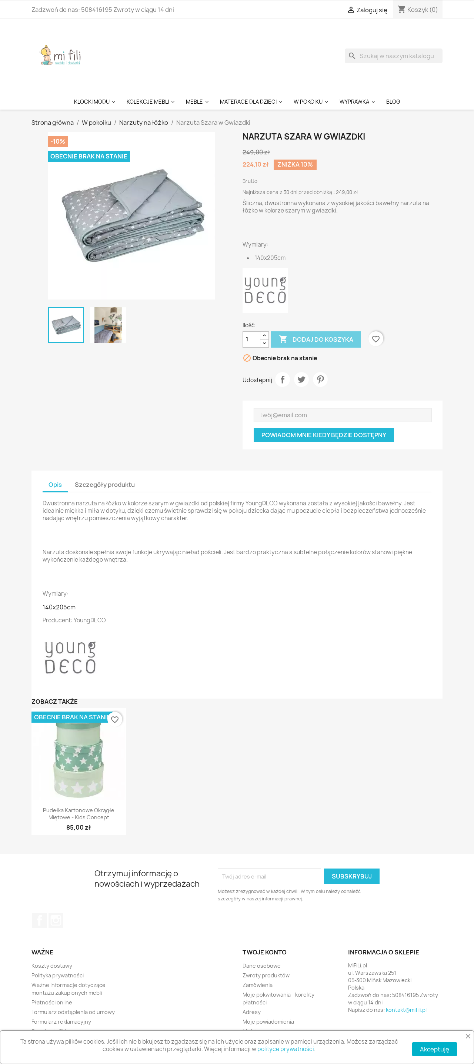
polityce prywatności (285, 1049)
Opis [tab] (55, 485)
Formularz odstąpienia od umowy (73, 1012)
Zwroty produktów (266, 975)
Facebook (39, 920)
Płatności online (51, 1002)
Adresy (252, 1012)
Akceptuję (434, 1049)
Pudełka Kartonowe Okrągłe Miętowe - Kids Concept (78, 814)
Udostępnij (282, 379)
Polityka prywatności (57, 975)
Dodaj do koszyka (316, 339)
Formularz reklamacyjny (61, 1021)
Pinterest (320, 379)
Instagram (56, 920)
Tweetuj (301, 379)
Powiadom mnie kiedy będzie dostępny (323, 435)
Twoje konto (265, 952)
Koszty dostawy (51, 965)
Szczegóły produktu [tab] (105, 485)
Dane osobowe (262, 965)
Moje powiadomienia (268, 1021)
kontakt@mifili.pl (406, 1009)
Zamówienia (258, 984)
